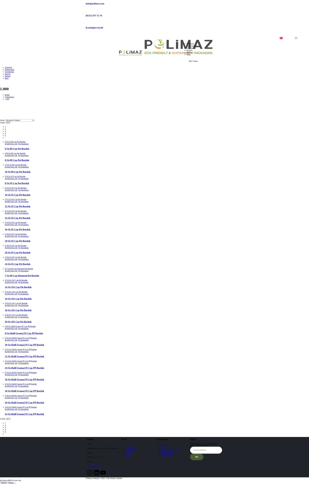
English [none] (302, 38)
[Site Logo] (166, 55)
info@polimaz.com (94, 466)
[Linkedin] (96, 473)
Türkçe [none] (286, 38)
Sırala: (2, 120)
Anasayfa (190, 44)
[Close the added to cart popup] (15, 483)
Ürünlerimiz (191, 48)
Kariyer (189, 50)
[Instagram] (90, 473)
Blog (188, 55)
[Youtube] (103, 473)
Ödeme (11, 483)
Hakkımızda (191, 46)
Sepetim (4, 483)
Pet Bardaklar (23, 144)
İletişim (189, 52)
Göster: (3, 123)
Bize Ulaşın (193, 61)
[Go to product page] (157, 142)
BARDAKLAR (11, 144)
